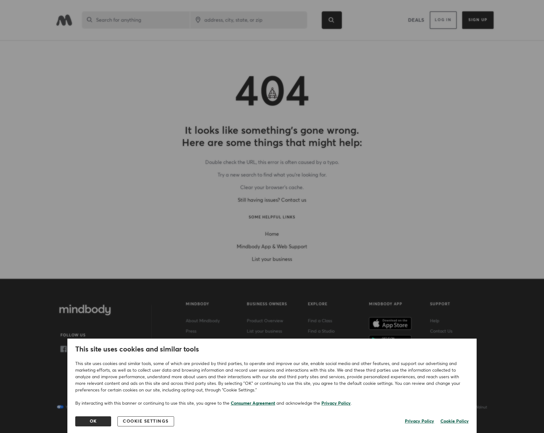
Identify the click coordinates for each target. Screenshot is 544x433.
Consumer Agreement (253, 403)
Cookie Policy (454, 421)
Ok (93, 421)
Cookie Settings (146, 421)
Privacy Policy (336, 403)
